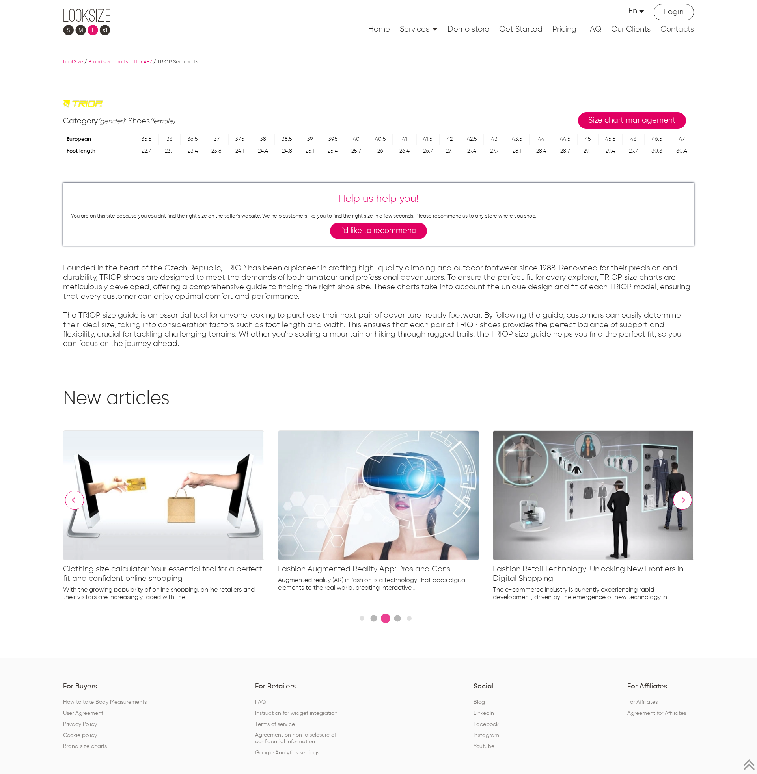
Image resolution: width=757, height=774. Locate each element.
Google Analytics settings (287, 752)
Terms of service (275, 724)
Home (379, 29)
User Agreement (83, 713)
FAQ (593, 29)
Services (414, 29)
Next (682, 500)
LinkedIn (484, 713)
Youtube (484, 746)
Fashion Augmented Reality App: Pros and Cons (364, 569)
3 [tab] (385, 618)
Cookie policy (80, 735)
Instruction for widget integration (296, 713)
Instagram (486, 735)
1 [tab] (362, 618)
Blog (479, 702)
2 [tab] (373, 618)
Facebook (486, 724)
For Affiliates (642, 702)
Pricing (564, 29)
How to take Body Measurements (105, 702)
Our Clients (631, 29)
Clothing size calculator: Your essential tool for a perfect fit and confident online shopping (163, 573)
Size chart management (632, 120)
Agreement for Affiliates (656, 713)
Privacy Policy (80, 724)
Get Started (521, 29)
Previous (74, 500)
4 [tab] (397, 618)
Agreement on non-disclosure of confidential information (295, 738)
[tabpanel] (170, 517)
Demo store (468, 29)
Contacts (677, 29)
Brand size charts (85, 746)
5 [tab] (409, 618)
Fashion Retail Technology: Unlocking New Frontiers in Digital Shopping (588, 573)
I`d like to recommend (378, 231)
